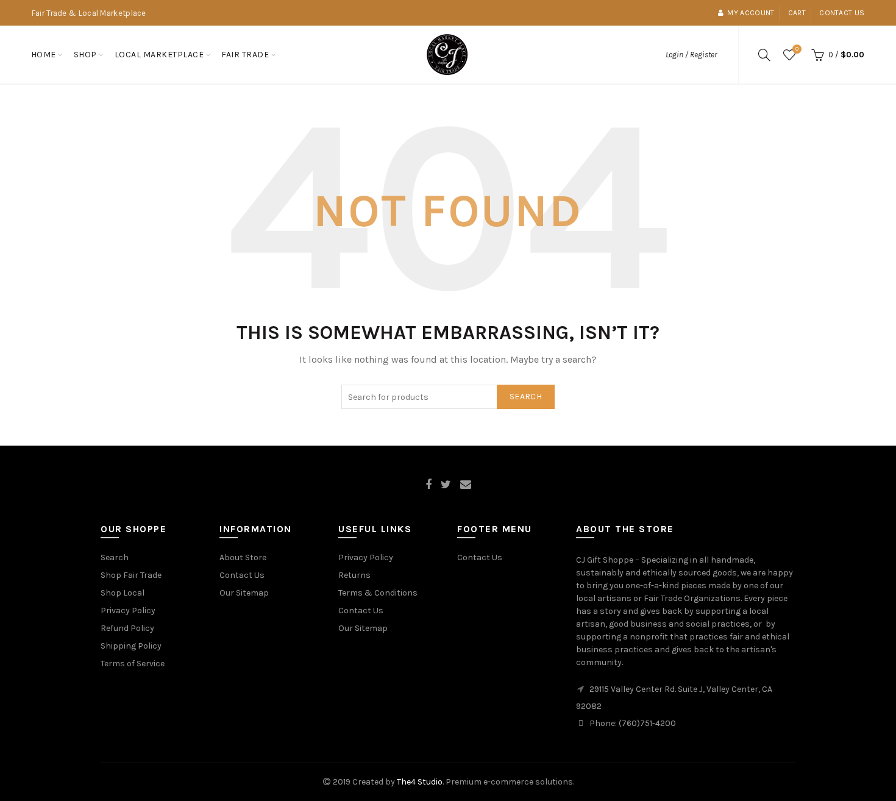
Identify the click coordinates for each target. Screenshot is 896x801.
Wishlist (796, 49)
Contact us (841, 13)
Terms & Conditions (378, 593)
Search (526, 396)
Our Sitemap (244, 593)
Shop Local (122, 593)
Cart (797, 13)
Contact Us (242, 575)
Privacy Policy (128, 610)
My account (750, 13)
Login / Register (691, 54)
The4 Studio (420, 782)
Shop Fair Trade (131, 575)
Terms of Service (133, 663)
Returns (354, 575)
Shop (85, 54)
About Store (242, 557)
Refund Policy (127, 628)
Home (43, 54)
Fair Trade (245, 54)
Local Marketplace (159, 54)
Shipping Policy (131, 646)
